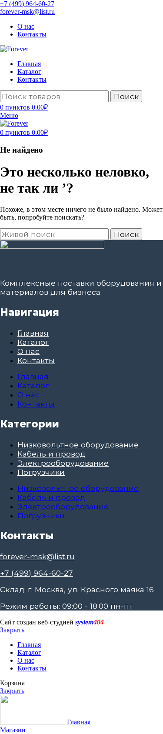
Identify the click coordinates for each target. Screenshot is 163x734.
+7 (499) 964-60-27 (27, 3)
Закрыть (12, 630)
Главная (33, 332)
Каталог (33, 342)
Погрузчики (41, 472)
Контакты (36, 360)
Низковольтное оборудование (78, 444)
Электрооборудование (63, 462)
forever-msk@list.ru (27, 11)
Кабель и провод (51, 453)
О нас (28, 351)
